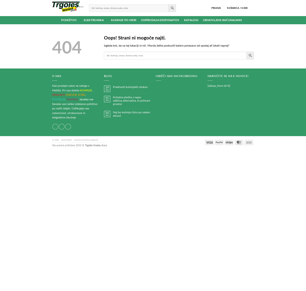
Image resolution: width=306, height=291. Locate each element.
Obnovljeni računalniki (222, 20)
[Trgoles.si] (68, 8)
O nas (55, 140)
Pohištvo (68, 20)
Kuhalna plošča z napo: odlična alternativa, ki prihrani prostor (131, 100)
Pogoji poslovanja (86, 140)
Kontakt (66, 140)
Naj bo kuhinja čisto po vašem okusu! (131, 114)
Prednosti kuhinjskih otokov (130, 87)
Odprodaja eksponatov (160, 20)
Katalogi (191, 20)
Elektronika (94, 20)
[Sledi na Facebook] (55, 127)
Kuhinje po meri (123, 20)
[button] (216, 8)
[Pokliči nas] (68, 127)
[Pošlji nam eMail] (62, 127)
